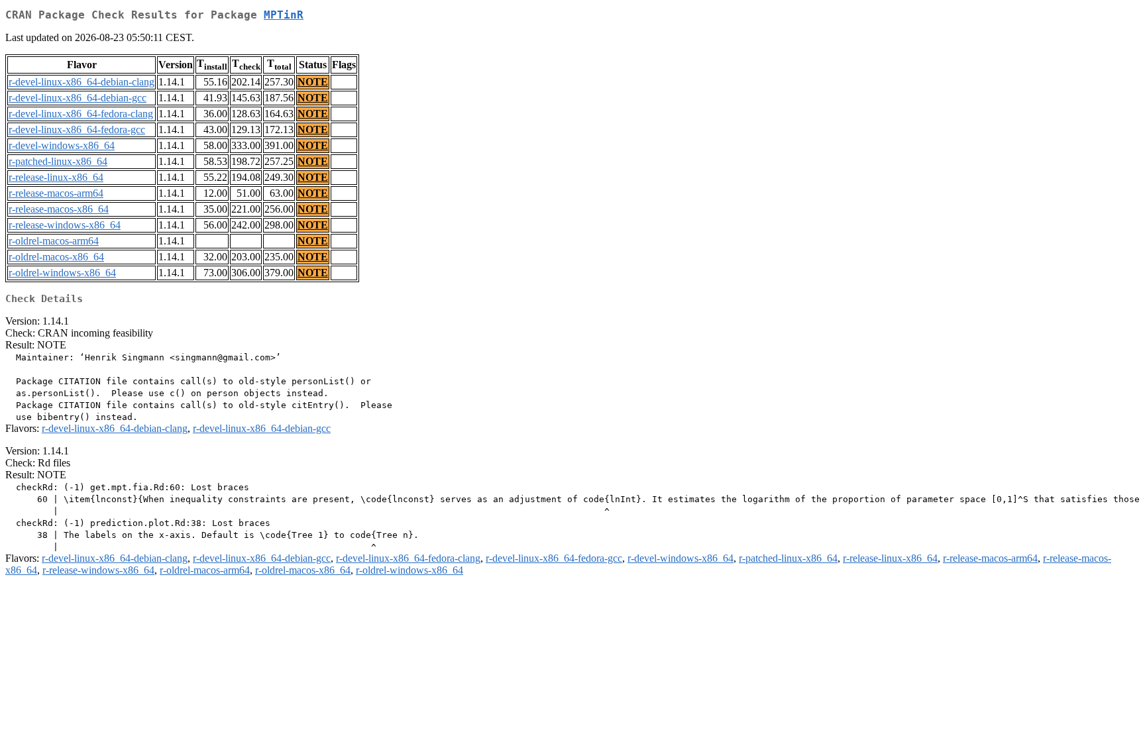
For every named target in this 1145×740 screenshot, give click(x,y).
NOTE (313, 81)
